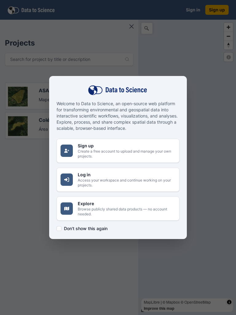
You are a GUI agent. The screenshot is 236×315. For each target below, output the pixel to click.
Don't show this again (86, 228)
